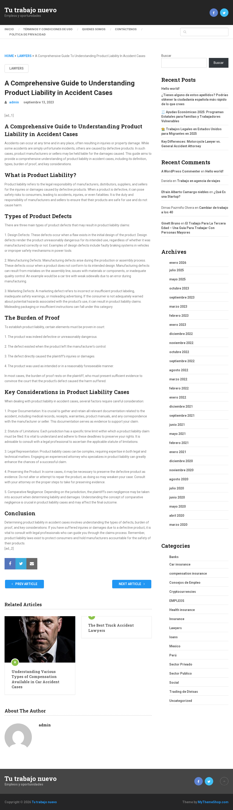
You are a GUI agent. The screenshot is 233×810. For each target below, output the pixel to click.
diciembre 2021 (181, 406)
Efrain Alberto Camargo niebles (185, 192)
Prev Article (26, 584)
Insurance (176, 619)
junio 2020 (177, 497)
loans (173, 637)
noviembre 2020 (181, 470)
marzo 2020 (178, 524)
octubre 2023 (179, 288)
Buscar (166, 55)
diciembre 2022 (181, 334)
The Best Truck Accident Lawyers (111, 628)
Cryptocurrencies (182, 591)
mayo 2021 (177, 434)
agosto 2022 (178, 370)
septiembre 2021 (182, 415)
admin (14, 102)
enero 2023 (177, 324)
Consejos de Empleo (184, 582)
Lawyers (16, 68)
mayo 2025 (177, 279)
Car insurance (179, 564)
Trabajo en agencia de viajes (198, 181)
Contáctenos (126, 29)
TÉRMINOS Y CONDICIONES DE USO (47, 29)
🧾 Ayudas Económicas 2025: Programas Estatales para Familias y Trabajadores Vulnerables (192, 116)
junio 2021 (177, 424)
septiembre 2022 (182, 361)
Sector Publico (180, 673)
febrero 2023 (179, 315)
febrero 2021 (179, 443)
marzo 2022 (178, 379)
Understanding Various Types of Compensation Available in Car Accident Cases (35, 679)
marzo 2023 (178, 306)
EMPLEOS (176, 601)
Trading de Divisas (183, 691)
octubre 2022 (179, 352)
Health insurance (182, 610)
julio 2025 (176, 270)
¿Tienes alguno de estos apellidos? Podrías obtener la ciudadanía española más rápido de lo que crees (194, 99)
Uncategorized (180, 701)
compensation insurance (188, 573)
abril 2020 (176, 515)
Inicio (9, 29)
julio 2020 (176, 488)
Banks (174, 557)
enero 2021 (177, 452)
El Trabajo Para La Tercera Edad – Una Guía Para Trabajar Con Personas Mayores (193, 228)
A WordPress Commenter (180, 171)
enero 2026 (177, 262)
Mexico (174, 646)
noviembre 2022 (181, 343)
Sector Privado (180, 664)
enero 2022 (177, 397)
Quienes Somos (93, 29)
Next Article (130, 584)
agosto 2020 (178, 479)
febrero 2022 (179, 388)
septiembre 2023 (182, 297)
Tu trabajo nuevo (31, 10)
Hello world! (170, 88)
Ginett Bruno (170, 223)
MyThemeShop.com (213, 802)
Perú (173, 655)
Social (174, 682)
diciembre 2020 (181, 461)
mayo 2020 (177, 506)
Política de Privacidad (27, 34)
